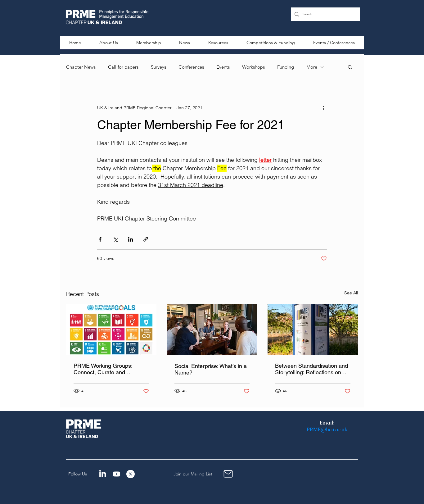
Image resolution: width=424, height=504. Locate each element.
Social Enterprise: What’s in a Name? (210, 369)
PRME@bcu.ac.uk (327, 429)
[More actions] (323, 107)
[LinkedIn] (102, 474)
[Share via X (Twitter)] (115, 239)
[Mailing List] (228, 474)
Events (223, 67)
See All (351, 293)
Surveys (158, 67)
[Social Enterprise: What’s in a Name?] (212, 329)
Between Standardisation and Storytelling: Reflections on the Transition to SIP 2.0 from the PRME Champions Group (311, 368)
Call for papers (123, 67)
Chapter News (81, 67)
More (311, 67)
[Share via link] (146, 239)
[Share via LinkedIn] (130, 239)
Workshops (253, 67)
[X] (130, 474)
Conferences (191, 67)
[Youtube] (116, 474)
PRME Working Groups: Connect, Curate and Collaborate (103, 368)
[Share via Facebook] (100, 239)
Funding (285, 67)
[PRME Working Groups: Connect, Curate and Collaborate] (111, 329)
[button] (108, 42)
